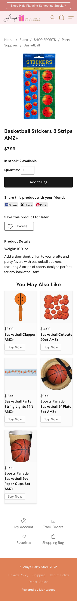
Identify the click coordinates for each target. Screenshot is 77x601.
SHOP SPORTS (45, 39)
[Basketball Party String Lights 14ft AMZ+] (20, 374)
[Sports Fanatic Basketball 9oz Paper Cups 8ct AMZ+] (20, 446)
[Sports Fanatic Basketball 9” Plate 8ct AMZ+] (56, 374)
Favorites (24, 542)
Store (23, 39)
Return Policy (59, 575)
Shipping (39, 575)
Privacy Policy (18, 575)
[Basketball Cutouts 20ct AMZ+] (56, 307)
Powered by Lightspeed (38, 589)
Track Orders (53, 527)
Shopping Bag (53, 542)
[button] (38, 5)
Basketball (32, 45)
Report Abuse (38, 582)
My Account (23, 527)
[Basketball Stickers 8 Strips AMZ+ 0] (38, 86)
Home (8, 39)
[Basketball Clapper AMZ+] (20, 307)
